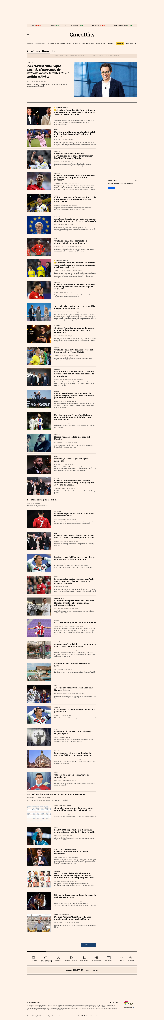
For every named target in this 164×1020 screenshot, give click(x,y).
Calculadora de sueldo (112, 56)
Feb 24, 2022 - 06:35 (70, 519)
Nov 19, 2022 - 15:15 (71, 442)
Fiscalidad (57, 871)
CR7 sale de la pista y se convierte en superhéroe (71, 776)
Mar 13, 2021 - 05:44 (66, 669)
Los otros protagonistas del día (42, 500)
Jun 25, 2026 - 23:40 (39, 82)
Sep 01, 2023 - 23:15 (72, 355)
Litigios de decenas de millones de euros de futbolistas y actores (75, 896)
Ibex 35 (33, 25)
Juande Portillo (58, 881)
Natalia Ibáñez (58, 857)
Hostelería (57, 642)
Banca (89, 56)
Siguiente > (89, 944)
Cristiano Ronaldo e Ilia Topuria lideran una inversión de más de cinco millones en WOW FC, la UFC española (74, 112)
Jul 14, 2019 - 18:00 (76, 901)
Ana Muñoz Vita (58, 922)
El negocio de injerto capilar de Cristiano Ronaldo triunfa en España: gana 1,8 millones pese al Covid (74, 603)
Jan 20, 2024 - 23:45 (73, 312)
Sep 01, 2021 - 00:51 (70, 563)
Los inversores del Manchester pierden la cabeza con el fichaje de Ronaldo (74, 558)
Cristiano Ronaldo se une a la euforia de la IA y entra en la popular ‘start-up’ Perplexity (74, 178)
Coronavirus (57, 707)
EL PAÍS (110, 42)
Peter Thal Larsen (59, 563)
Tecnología (74, 56)
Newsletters (86, 1015)
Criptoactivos (82, 56)
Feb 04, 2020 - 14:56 (70, 780)
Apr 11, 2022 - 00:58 (72, 488)
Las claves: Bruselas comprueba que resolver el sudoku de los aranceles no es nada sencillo (75, 220)
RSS (82, 1015)
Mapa (79, 1015)
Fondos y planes (85, 43)
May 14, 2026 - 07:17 (67, 161)
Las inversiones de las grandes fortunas (65, 849)
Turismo (56, 347)
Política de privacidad (65, 1015)
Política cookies (42, 1015)
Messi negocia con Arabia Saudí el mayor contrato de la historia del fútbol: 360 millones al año (74, 417)
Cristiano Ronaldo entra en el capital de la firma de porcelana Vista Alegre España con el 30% (74, 287)
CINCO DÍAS (30, 82)
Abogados (57, 369)
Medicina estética (59, 598)
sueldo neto (58, 960)
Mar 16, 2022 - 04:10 (34, 503)
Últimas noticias (95, 43)
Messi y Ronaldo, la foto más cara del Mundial (72, 438)
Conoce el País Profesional (82, 970)
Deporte (56, 304)
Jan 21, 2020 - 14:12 (44, 797)
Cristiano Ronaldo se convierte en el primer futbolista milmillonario (71, 242)
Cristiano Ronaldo (41, 51)
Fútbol (56, 129)
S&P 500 (53, 25)
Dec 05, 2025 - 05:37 (73, 183)
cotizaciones (108, 960)
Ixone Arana (65, 626)
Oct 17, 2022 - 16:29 (67, 464)
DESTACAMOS (50, 55)
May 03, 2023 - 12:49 (64, 423)
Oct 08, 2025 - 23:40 (66, 225)
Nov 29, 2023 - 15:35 (66, 336)
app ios (121, 960)
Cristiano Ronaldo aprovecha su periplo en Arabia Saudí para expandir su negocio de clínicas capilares (74, 265)
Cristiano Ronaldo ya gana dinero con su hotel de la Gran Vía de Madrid (73, 351)
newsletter (112, 180)
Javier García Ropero (60, 118)
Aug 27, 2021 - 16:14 (62, 586)
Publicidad (57, 434)
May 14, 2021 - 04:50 (71, 650)
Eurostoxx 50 (95, 25)
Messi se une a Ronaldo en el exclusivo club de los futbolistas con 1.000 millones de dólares (74, 134)
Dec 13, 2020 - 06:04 (78, 693)
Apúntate (112, 188)
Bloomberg (57, 140)
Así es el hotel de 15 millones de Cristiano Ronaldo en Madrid (56, 794)
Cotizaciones (76, 43)
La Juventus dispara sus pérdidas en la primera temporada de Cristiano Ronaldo (74, 831)
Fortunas (57, 195)
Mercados (62, 43)
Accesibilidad (74, 1015)
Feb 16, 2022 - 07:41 (72, 541)
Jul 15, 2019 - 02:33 (73, 881)
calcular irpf (33, 960)
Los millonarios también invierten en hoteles (72, 665)
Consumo (101, 56)
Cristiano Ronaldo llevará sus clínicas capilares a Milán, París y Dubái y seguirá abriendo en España (74, 483)
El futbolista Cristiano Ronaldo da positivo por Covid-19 (74, 711)
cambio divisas (84, 960)
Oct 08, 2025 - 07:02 (77, 246)
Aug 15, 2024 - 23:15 (76, 270)
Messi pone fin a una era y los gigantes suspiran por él (72, 733)
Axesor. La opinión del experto (62, 806)
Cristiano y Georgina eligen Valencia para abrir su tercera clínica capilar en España (74, 537)
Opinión (103, 43)
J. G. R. (56, 423)
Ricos (55, 238)
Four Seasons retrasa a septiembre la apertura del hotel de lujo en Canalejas (73, 754)
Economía (69, 43)
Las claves (30, 62)
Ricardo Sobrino (58, 608)
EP (55, 292)
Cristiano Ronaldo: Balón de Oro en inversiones (71, 853)
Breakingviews (58, 555)
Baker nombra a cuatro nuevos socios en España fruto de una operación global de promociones (74, 374)
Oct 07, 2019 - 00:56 (64, 814)
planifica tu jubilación (71, 960)
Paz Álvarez (57, 442)
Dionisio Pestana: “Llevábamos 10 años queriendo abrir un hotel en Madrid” (72, 918)
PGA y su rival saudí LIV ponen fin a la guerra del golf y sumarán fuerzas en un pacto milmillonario (74, 396)
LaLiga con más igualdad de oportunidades (75, 623)
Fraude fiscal (58, 893)
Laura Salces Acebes (59, 901)
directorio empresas (96, 960)
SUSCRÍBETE (120, 43)
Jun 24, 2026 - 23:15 (76, 118)
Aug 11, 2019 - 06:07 (72, 857)
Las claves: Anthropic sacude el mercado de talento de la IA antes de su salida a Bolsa (48, 71)
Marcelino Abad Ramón (60, 379)
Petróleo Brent (74, 25)
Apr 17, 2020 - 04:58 (75, 759)
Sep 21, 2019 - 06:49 (66, 835)
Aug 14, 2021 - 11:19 (78, 626)
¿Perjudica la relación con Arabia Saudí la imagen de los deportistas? (74, 307)
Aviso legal (35, 1015)
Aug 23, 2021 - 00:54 (74, 608)
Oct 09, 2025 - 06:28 (71, 205)
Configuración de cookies (53, 1015)
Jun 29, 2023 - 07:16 (77, 379)
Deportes (56, 391)
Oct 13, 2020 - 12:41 (65, 715)
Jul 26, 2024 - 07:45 (66, 292)
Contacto (29, 1015)
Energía (67, 56)
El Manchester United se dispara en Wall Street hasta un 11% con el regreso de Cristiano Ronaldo (73, 581)
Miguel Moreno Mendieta (60, 693)
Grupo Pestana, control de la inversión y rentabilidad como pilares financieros (73, 809)
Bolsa (56, 56)
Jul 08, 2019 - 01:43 (73, 922)
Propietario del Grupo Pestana (63, 914)
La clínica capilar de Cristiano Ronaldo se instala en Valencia (74, 515)
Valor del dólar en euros (120, 25)
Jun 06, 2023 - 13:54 (71, 401)
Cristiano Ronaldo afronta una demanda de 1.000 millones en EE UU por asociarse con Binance (74, 330)
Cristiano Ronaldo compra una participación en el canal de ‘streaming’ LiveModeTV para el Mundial (73, 156)
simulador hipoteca (46, 960)
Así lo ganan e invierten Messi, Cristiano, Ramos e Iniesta (73, 689)
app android (131, 960)
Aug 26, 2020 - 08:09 (64, 737)
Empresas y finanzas (53, 43)
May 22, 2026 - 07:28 (67, 140)
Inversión (95, 56)
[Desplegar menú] (28, 34)
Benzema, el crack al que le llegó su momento (71, 460)
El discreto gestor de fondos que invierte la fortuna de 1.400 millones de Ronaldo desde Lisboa (75, 200)
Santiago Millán (58, 183)
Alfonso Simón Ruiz (59, 759)
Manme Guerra (58, 312)
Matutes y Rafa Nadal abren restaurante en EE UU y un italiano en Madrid (75, 645)
